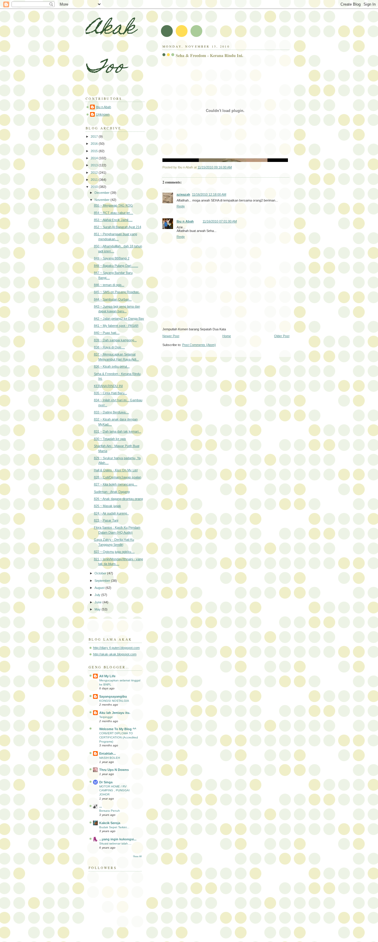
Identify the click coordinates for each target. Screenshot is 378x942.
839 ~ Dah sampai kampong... (115, 340)
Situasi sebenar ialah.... (115, 843)
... (100, 806)
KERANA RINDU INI (108, 386)
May (98, 609)
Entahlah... (107, 753)
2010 (95, 187)
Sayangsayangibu (113, 696)
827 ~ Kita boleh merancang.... (115, 484)
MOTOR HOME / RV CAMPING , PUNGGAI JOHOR (114, 790)
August (99, 587)
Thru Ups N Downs (114, 770)
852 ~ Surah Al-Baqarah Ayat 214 (117, 227)
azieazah (183, 194)
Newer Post (170, 336)
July (97, 595)
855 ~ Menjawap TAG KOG (113, 205)
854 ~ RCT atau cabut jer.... (113, 213)
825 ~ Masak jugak (107, 506)
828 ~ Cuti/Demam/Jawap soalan (117, 477)
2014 (95, 158)
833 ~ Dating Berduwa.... (111, 412)
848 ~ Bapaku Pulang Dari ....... (116, 265)
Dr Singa (106, 782)
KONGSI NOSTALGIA (114, 700)
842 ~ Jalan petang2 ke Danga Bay (119, 318)
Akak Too (110, 49)
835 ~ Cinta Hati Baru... (110, 393)
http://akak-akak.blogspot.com (114, 654)
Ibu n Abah (185, 221)
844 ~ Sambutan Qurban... (113, 299)
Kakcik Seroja (109, 823)
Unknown (103, 114)
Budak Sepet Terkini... (114, 827)
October (100, 573)
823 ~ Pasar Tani (106, 520)
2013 (95, 165)
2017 (95, 136)
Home (226, 336)
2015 (95, 151)
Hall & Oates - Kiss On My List (116, 470)
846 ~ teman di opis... (109, 285)
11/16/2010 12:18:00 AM (209, 194)
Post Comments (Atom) (199, 345)
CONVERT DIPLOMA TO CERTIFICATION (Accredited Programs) (118, 737)
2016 (95, 143)
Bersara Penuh (109, 810)
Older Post (281, 336)
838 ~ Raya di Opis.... (109, 347)
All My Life (107, 676)
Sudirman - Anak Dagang (112, 491)
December (102, 192)
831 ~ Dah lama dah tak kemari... (117, 431)
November (102, 200)
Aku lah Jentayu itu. (114, 712)
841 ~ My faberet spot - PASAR (116, 325)
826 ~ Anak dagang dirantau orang (118, 499)
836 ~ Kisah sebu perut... (112, 366)
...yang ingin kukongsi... (117, 839)
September (102, 580)
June (98, 602)
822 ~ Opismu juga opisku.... (114, 551)
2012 (95, 172)
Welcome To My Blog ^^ (117, 729)
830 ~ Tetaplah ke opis (110, 439)
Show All (137, 856)
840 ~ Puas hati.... (107, 332)
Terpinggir (106, 717)
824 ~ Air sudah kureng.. (111, 513)
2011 (95, 179)
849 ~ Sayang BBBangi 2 (111, 258)
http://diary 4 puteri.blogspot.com (116, 647)
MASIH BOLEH (109, 757)
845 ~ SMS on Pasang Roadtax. (117, 292)
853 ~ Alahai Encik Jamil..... (113, 220)
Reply (181, 206)
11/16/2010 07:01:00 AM (220, 221)
